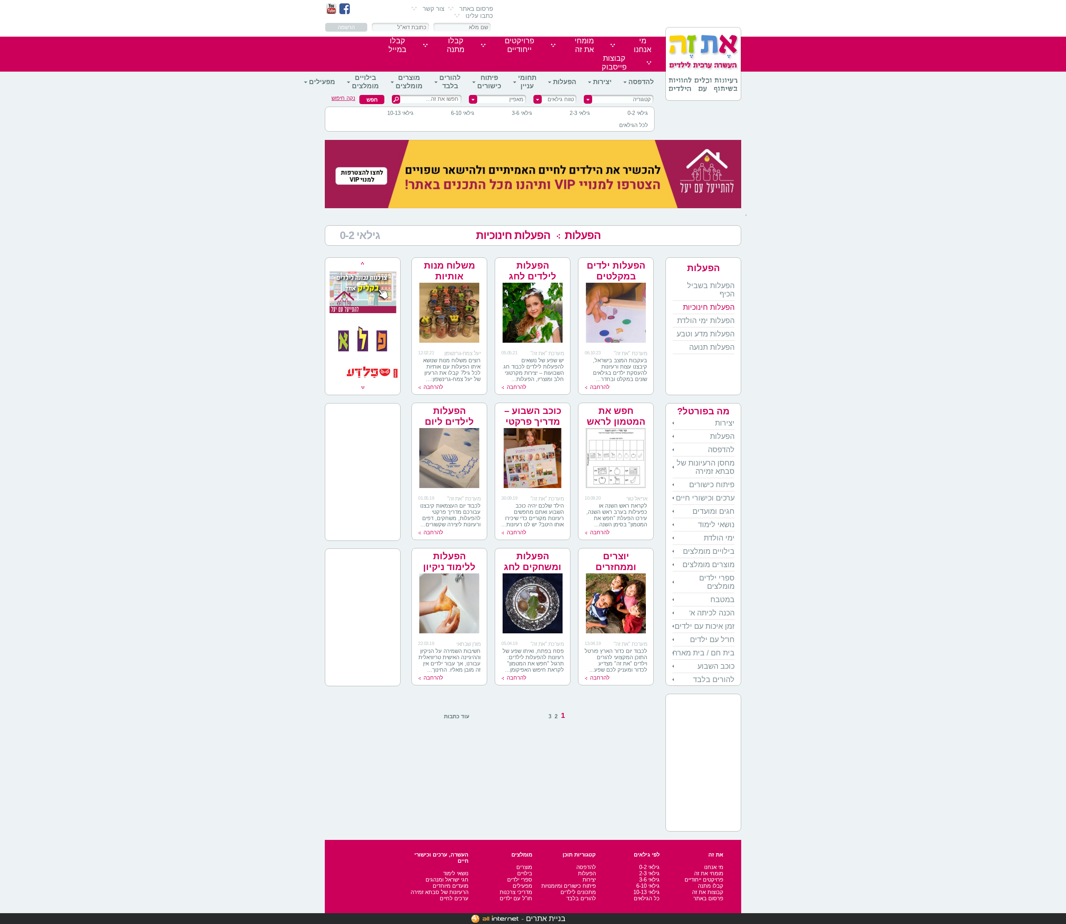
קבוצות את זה (707, 892)
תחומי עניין (527, 82)
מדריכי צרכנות (516, 892)
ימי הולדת (719, 538)
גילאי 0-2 (638, 113)
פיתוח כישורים (489, 82)
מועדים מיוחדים (450, 886)
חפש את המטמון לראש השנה (616, 422)
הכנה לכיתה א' (712, 613)
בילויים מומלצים (365, 82)
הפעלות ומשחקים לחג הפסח (532, 567)
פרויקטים (519, 45)
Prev (362, 263)
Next (362, 387)
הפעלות (564, 81)
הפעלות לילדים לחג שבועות (532, 276)
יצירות (602, 81)
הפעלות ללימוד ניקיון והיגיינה (449, 567)
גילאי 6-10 (462, 113)
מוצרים (524, 867)
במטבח (722, 599)
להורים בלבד (450, 82)
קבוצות (614, 62)
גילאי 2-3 (580, 113)
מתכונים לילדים (578, 892)
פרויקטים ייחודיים (704, 880)
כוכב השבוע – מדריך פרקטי (532, 416)
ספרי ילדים (519, 880)
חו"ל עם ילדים (712, 639)
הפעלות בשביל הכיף (711, 289)
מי (642, 45)
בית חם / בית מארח (703, 653)
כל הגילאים (647, 898)
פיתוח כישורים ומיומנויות (568, 886)
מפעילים (322, 81)
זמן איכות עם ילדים (705, 626)
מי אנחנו (713, 867)
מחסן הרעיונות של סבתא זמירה (706, 467)
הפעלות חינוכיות (513, 235)
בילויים (524, 873)
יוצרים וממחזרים (615, 561)
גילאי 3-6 (522, 113)
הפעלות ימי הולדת (706, 320)
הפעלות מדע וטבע (706, 334)
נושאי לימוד (716, 525)
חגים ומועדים (713, 511)
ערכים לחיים (454, 898)
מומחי (584, 45)
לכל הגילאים (633, 125)
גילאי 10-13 (400, 113)
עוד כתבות (456, 716)
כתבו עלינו (479, 15)
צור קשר (433, 8)
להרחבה (600, 387)
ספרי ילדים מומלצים (717, 582)
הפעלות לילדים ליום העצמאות (449, 422)
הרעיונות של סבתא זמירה (439, 892)
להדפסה (641, 81)
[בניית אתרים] (495, 918)
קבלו (455, 45)
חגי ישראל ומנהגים (447, 880)
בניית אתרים (545, 918)
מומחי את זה (708, 873)
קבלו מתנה (710, 886)
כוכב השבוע (716, 666)
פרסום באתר (476, 8)
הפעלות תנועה (712, 347)
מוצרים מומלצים (409, 82)
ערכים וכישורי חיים (705, 498)
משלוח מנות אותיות (449, 270)
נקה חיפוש (343, 98)
